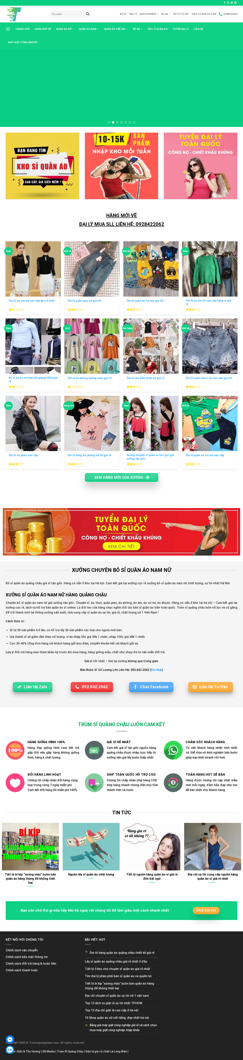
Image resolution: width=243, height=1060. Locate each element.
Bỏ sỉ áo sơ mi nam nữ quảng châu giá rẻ (33, 379)
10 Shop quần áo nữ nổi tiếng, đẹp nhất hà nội (117, 1018)
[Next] (233, 88)
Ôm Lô (133, 14)
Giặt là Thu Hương (28, 1051)
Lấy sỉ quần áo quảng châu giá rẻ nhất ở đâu (116, 961)
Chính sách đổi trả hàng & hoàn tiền (31, 963)
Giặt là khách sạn (204, 14)
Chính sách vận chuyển (22, 950)
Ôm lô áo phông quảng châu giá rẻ (89, 378)
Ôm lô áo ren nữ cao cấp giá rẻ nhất (31, 300)
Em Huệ (156, 670)
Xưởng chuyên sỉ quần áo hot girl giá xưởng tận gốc (150, 457)
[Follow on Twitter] (232, 3)
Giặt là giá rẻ (93, 1051)
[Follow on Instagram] (228, 3)
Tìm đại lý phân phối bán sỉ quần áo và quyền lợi (118, 976)
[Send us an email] (235, 3)
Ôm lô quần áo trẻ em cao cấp (205, 455)
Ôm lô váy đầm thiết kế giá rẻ (145, 378)
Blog (164, 14)
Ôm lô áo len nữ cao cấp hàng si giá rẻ (208, 302)
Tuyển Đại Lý (180, 29)
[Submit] (87, 14)
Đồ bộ (136, 29)
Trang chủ (22, 29)
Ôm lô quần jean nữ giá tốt (85, 300)
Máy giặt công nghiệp (23, 42)
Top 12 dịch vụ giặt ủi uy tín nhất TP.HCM (113, 1003)
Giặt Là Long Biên (115, 1051)
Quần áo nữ (63, 29)
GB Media (48, 1051)
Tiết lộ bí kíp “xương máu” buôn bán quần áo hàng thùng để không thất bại (119, 986)
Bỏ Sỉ (123, 14)
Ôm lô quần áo (157, 29)
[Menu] (8, 29)
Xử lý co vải (181, 14)
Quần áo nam (87, 29)
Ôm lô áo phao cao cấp (23, 455)
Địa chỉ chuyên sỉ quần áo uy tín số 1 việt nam (117, 995)
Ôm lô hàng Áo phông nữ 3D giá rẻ (89, 455)
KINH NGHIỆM (148, 14)
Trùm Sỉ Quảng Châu (70, 1051)
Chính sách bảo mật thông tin (27, 957)
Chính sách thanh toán (22, 970)
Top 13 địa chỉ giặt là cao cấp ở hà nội (111, 1010)
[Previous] (9, 88)
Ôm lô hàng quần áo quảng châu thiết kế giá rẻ (122, 953)
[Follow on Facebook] (224, 3)
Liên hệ (198, 29)
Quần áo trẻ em (114, 29)
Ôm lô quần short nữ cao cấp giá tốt (209, 378)
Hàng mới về (43, 29)
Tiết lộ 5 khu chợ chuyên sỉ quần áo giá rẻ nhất (117, 969)
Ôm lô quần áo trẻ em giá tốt (145, 300)
